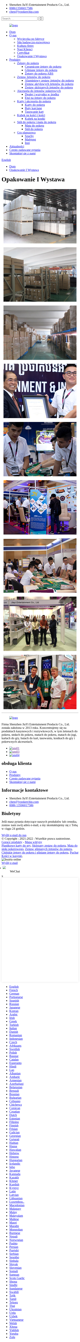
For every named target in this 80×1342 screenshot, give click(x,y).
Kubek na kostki (35, 118)
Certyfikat (23, 52)
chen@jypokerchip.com (24, 11)
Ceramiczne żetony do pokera (43, 66)
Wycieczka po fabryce (30, 38)
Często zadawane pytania (24, 150)
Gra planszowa (26, 132)
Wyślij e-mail (10, 863)
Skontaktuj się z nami (22, 153)
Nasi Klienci (24, 49)
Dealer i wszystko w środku (42, 94)
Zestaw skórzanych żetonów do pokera (49, 87)
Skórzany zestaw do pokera (49, 845)
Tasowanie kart (34, 111)
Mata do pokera (34, 125)
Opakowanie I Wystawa (32, 56)
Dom (12, 32)
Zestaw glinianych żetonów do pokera (48, 849)
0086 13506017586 (21, 805)
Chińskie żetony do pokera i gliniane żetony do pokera (35, 852)
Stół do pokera (34, 129)
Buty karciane (33, 108)
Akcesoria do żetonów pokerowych (39, 91)
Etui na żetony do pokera (40, 97)
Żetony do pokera (28, 63)
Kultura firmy (25, 45)
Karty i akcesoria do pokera (34, 101)
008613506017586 (21, 8)
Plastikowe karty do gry (16, 845)
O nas (13, 35)
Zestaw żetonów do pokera (33, 77)
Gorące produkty (12, 842)
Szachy (29, 136)
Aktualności (16, 146)
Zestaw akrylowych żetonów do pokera (49, 84)
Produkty (15, 59)
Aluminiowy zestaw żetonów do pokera (49, 80)
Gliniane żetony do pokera (41, 70)
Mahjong (30, 139)
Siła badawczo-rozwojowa (33, 42)
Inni (27, 143)
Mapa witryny (33, 842)
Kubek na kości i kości (31, 115)
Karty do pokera (35, 104)
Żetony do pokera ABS (39, 73)
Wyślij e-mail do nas (14, 835)
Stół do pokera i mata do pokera (36, 122)
